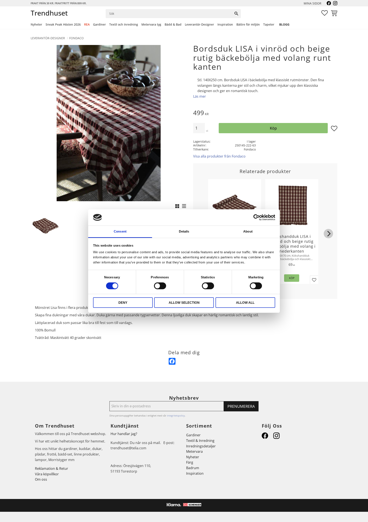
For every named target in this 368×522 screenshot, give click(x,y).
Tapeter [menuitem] (268, 24)
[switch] (160, 285)
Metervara (194, 451)
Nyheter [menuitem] (36, 24)
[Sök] (236, 13)
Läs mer (199, 96)
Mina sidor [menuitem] (312, 3)
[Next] (328, 233)
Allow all (245, 302)
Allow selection (184, 302)
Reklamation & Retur (51, 468)
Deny (122, 302)
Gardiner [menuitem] (99, 24)
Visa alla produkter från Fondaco (219, 156)
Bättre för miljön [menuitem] (248, 24)
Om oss (41, 479)
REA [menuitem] (87, 24)
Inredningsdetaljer (201, 446)
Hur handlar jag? (124, 433)
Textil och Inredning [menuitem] (123, 24)
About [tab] (248, 231)
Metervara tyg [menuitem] (151, 24)
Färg (189, 462)
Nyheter (192, 457)
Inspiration (195, 473)
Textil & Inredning (200, 440)
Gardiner (193, 435)
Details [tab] (184, 231)
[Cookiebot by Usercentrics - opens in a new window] (256, 217)
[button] (324, 13)
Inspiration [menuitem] (225, 24)
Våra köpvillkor (47, 474)
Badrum (192, 468)
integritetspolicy (176, 415)
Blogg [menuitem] (284, 24)
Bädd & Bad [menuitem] (173, 24)
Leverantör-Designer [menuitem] (199, 24)
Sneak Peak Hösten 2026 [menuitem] (63, 24)
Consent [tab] (120, 231)
